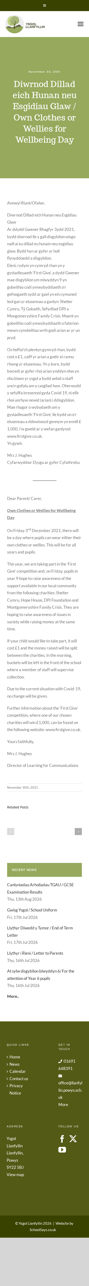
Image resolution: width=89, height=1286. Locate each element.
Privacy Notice (16, 1089)
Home (14, 1056)
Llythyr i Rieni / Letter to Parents (35, 953)
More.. (13, 996)
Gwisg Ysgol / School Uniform (32, 909)
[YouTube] (62, 1149)
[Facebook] (62, 1139)
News (14, 1064)
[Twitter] (73, 1139)
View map (15, 1174)
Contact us (18, 1078)
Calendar (17, 1071)
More (63, 1104)
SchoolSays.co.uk (43, 1230)
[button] (10, 831)
